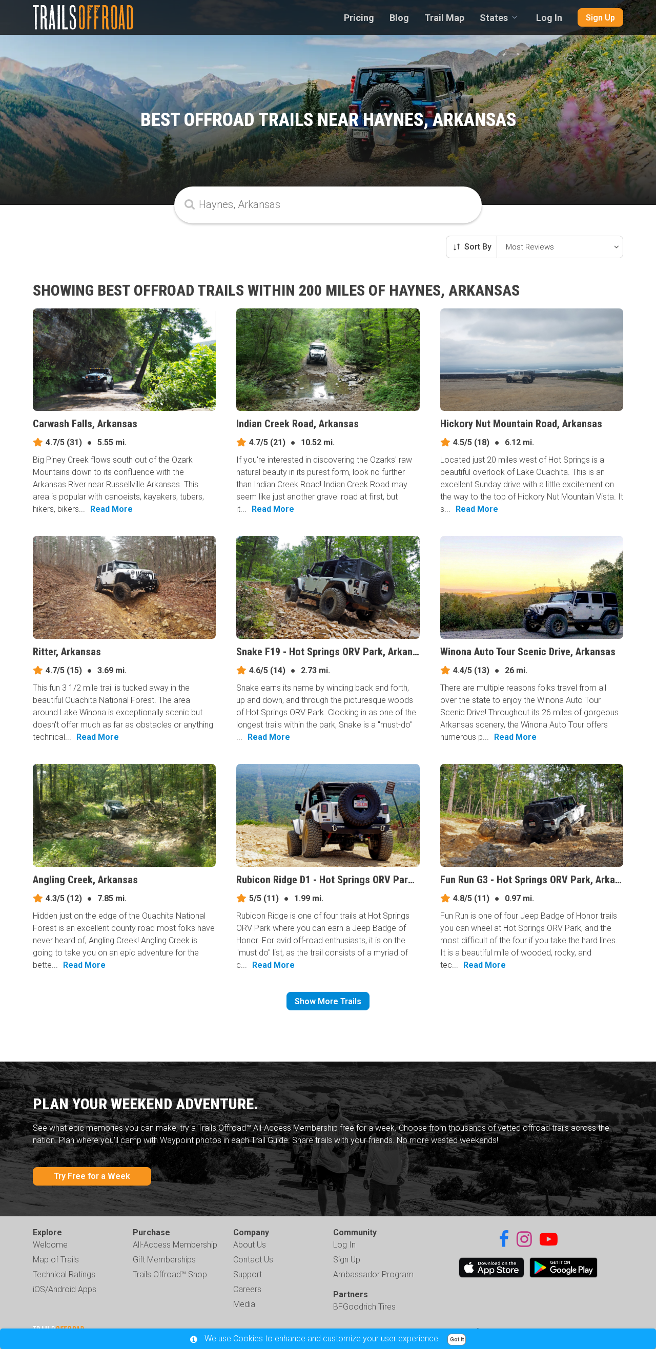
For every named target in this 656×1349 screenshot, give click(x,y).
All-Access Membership (175, 1245)
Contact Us (253, 1259)
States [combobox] (494, 17)
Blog (399, 17)
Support (247, 1274)
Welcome (50, 1245)
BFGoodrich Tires (364, 1307)
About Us (249, 1245)
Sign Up (600, 18)
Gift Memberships (164, 1259)
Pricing (359, 17)
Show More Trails (328, 1001)
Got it (457, 1339)
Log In (549, 17)
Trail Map (444, 17)
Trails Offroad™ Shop (170, 1274)
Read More (111, 509)
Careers (247, 1289)
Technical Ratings (64, 1274)
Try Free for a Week (92, 1176)
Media (244, 1304)
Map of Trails (56, 1259)
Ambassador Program (373, 1274)
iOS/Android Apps (64, 1289)
